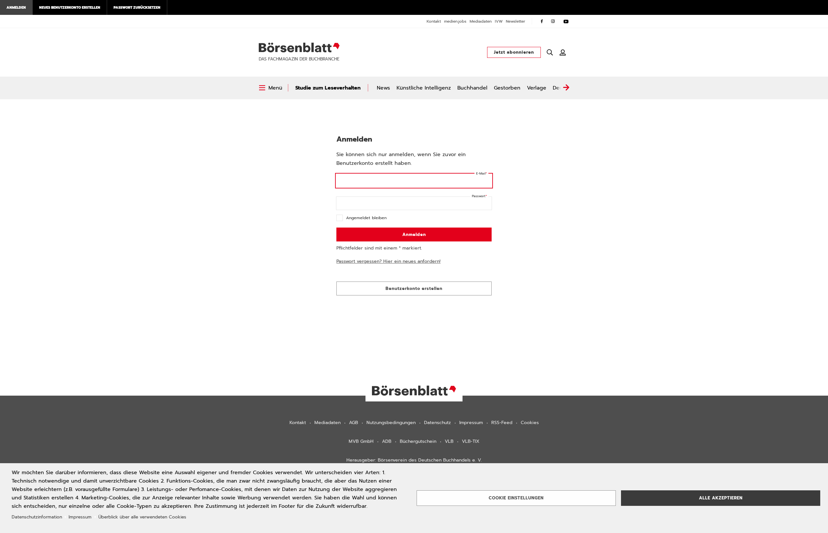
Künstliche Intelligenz (424, 88)
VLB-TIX (470, 441)
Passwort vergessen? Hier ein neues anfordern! (388, 261)
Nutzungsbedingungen (391, 422)
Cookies (530, 422)
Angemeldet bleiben (366, 218)
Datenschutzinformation (37, 517)
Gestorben (507, 88)
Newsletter (515, 21)
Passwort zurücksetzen (137, 7)
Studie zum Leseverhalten (328, 88)
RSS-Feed (501, 422)
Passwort (478, 196)
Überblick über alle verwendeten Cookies (142, 517)
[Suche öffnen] (549, 52)
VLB (449, 441)
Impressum (471, 422)
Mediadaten (481, 21)
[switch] (270, 87)
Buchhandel (472, 88)
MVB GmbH (361, 441)
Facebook (542, 21)
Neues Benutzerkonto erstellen (69, 7)
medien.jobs (455, 21)
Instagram (553, 21)
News (383, 88)
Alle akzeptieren (721, 498)
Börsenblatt (299, 47)
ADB (386, 441)
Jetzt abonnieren (514, 52)
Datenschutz (437, 422)
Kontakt (434, 21)
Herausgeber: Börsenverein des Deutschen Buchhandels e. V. (414, 460)
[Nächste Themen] (566, 88)
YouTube (566, 21)
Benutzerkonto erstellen (414, 288)
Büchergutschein (418, 441)
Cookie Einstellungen (516, 498)
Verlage (536, 88)
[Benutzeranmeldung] (562, 52)
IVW (499, 21)
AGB (353, 422)
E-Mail (480, 173)
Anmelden (16, 7)
